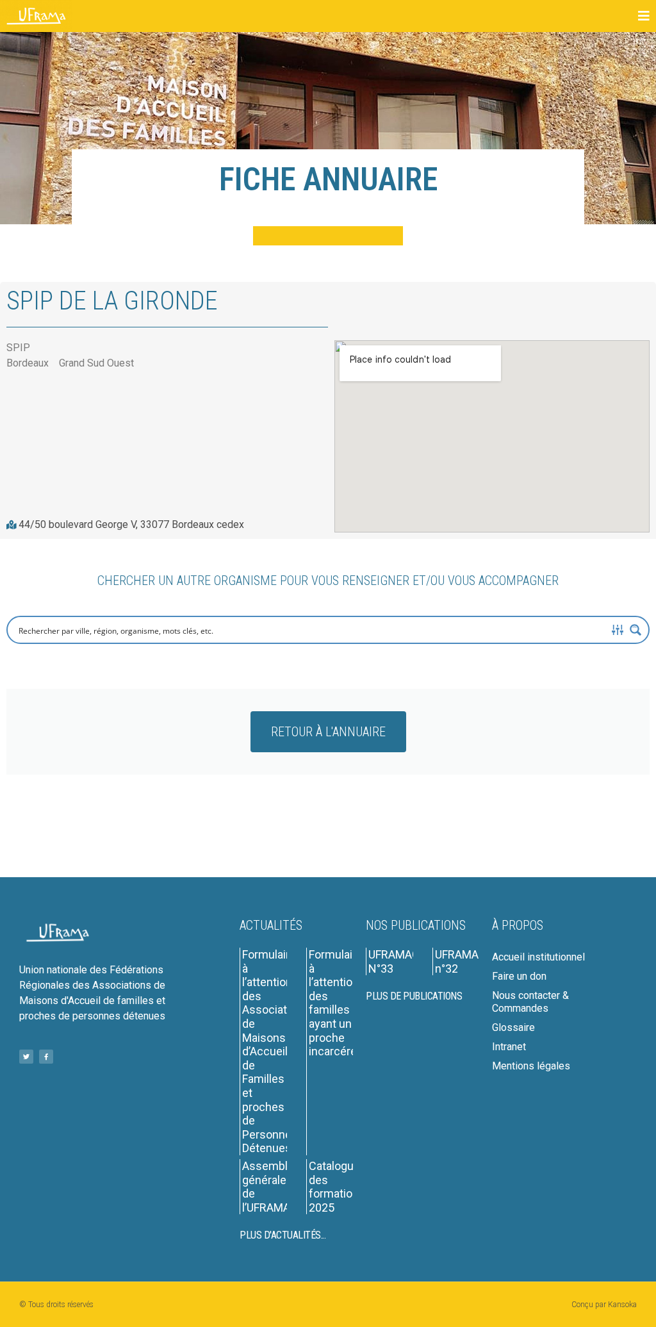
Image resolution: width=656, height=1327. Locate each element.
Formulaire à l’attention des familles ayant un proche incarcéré (336, 1003)
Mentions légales (531, 1066)
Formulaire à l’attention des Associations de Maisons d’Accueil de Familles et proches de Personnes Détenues (275, 1051)
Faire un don (519, 976)
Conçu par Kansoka (604, 1304)
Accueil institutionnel (538, 957)
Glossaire (513, 1027)
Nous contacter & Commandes (530, 1001)
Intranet (509, 1047)
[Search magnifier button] (635, 630)
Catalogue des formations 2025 (337, 1186)
